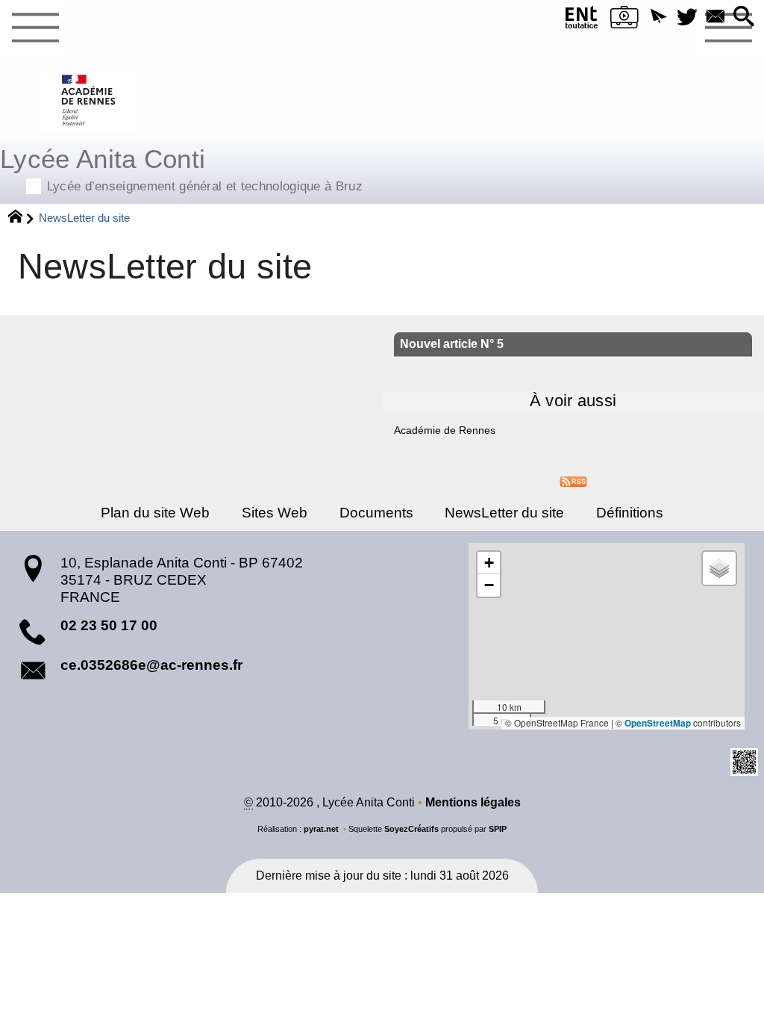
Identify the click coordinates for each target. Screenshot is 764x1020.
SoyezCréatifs (411, 828)
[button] (659, 17)
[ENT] (582, 20)
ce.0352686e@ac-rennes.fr (151, 665)
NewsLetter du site (504, 512)
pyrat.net (321, 828)
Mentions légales (473, 802)
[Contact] (715, 17)
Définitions (629, 512)
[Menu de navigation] (35, 28)
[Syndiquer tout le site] (573, 480)
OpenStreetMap (657, 723)
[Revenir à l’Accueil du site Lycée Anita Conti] (89, 100)
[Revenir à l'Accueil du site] (22, 218)
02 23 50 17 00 (108, 625)
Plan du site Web (155, 512)
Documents (376, 512)
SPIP (498, 828)
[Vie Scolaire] (624, 20)
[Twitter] (687, 17)
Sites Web (274, 512)
